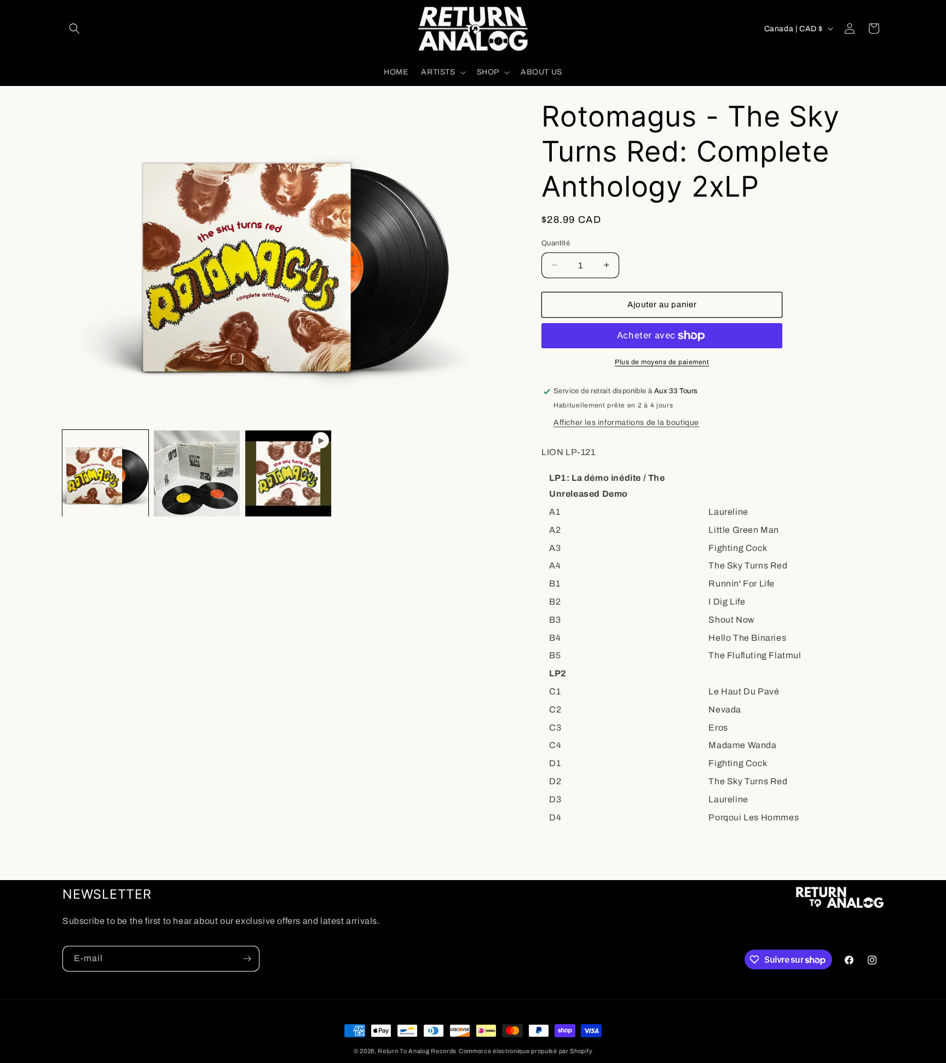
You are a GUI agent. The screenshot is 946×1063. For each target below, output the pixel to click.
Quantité (555, 243)
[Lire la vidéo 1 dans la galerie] (288, 473)
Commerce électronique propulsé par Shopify (525, 1051)
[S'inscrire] (247, 959)
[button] (74, 28)
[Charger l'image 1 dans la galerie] (105, 473)
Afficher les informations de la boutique (626, 422)
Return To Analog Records (417, 1051)
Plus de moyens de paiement (662, 362)
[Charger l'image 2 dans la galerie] (197, 473)
